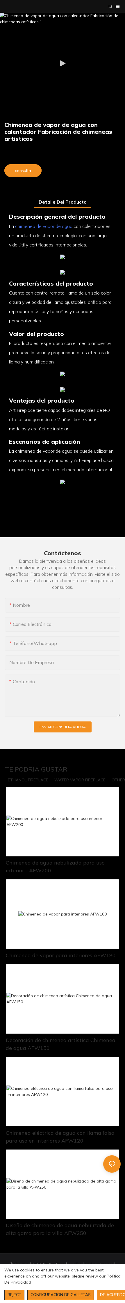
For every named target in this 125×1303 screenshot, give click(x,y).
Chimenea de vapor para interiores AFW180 (61, 955)
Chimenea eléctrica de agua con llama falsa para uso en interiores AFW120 (60, 1137)
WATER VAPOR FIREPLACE (80, 780)
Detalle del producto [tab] (63, 202)
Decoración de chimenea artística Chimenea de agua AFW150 (60, 1044)
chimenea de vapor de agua (43, 226)
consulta (23, 170)
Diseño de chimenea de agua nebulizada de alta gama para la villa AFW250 (60, 1229)
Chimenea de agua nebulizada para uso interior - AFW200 (55, 866)
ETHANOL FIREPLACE (28, 780)
